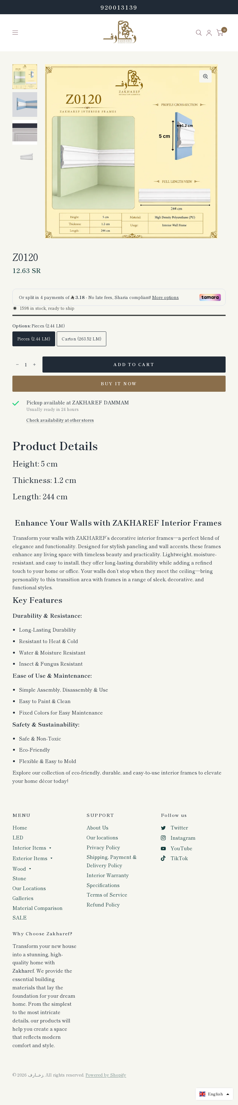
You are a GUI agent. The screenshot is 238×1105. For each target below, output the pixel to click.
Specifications (103, 885)
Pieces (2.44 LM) (33, 338)
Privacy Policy (103, 847)
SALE (19, 917)
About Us (97, 827)
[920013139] (119, 7)
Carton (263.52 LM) (81, 338)
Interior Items (29, 847)
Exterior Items (29, 858)
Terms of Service (106, 894)
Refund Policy (103, 904)
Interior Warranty (107, 875)
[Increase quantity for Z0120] (34, 364)
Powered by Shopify (106, 1075)
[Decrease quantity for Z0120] (17, 364)
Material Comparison (37, 907)
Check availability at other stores (60, 420)
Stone (19, 878)
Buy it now (119, 383)
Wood (19, 868)
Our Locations (29, 888)
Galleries (22, 898)
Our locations (102, 837)
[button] (214, 1094)
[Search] (199, 32)
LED (17, 837)
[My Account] (209, 32)
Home (19, 827)
